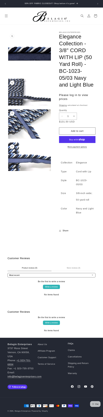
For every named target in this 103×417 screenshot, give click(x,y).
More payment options (77, 147)
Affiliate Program (46, 351)
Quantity (63, 110)
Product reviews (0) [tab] (29, 268)
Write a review (51, 287)
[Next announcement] (97, 4)
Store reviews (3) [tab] (73, 268)
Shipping (63, 105)
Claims (71, 350)
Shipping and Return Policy (78, 365)
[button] (6, 16)
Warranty (72, 373)
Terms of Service (46, 364)
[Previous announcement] (5, 4)
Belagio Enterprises (23, 411)
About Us (42, 344)
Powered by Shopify (40, 411)
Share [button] (65, 230)
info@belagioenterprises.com (24, 376)
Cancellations (75, 357)
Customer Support (47, 357)
